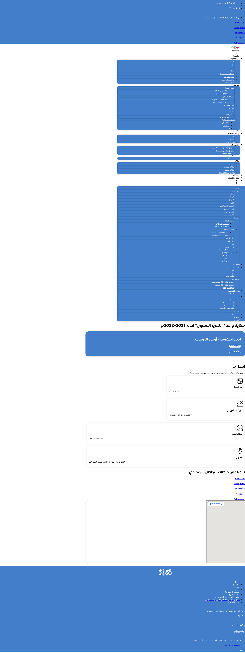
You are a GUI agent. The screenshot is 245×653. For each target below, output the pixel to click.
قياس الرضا (235, 145)
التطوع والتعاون (233, 178)
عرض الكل (225, 123)
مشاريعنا (236, 131)
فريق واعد (231, 159)
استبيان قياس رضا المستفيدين (223, 148)
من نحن (231, 62)
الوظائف (236, 175)
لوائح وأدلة (226, 129)
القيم (232, 71)
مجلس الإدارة (229, 88)
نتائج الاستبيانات (229, 153)
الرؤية (232, 65)
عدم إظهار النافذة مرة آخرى (234, 645)
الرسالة (232, 68)
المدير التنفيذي (228, 77)
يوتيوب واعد (230, 142)
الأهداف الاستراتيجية (227, 74)
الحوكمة (236, 85)
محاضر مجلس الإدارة (222, 94)
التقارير (237, 161)
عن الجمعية (235, 59)
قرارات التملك (229, 109)
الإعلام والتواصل (233, 134)
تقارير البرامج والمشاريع (227, 173)
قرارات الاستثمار (229, 105)
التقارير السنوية (229, 167)
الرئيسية (236, 56)
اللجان (232, 112)
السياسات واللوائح (228, 120)
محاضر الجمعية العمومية (221, 102)
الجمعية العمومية (228, 97)
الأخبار (232, 137)
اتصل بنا (236, 183)
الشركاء (236, 180)
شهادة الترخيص (229, 83)
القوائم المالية (229, 115)
